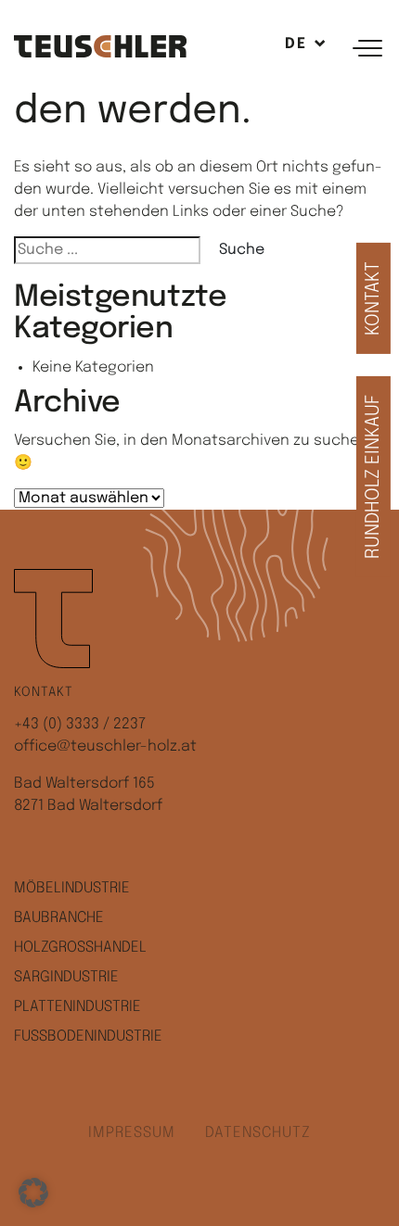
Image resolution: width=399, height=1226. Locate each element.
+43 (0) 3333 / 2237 (80, 724)
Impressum (131, 1133)
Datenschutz (258, 1133)
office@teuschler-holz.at (105, 746)
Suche (241, 250)
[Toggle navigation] (370, 46)
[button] (33, 1192)
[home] (100, 46)
